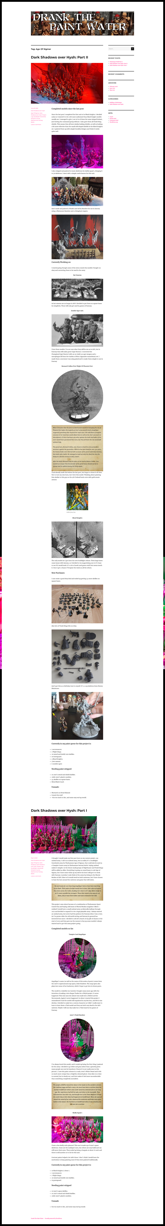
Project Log (40, 866)
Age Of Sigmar (35, 113)
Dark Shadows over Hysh (38, 110)
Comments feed (114, 120)
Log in (111, 116)
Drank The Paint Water (37, 1218)
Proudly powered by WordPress (53, 1218)
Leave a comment (36, 124)
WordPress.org (114, 122)
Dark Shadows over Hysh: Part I (59, 810)
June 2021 (112, 88)
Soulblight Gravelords (40, 116)
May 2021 (112, 90)
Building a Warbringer (116, 102)
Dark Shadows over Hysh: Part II (59, 57)
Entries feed (113, 118)
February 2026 (114, 86)
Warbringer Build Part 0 (116, 62)
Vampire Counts (35, 118)
